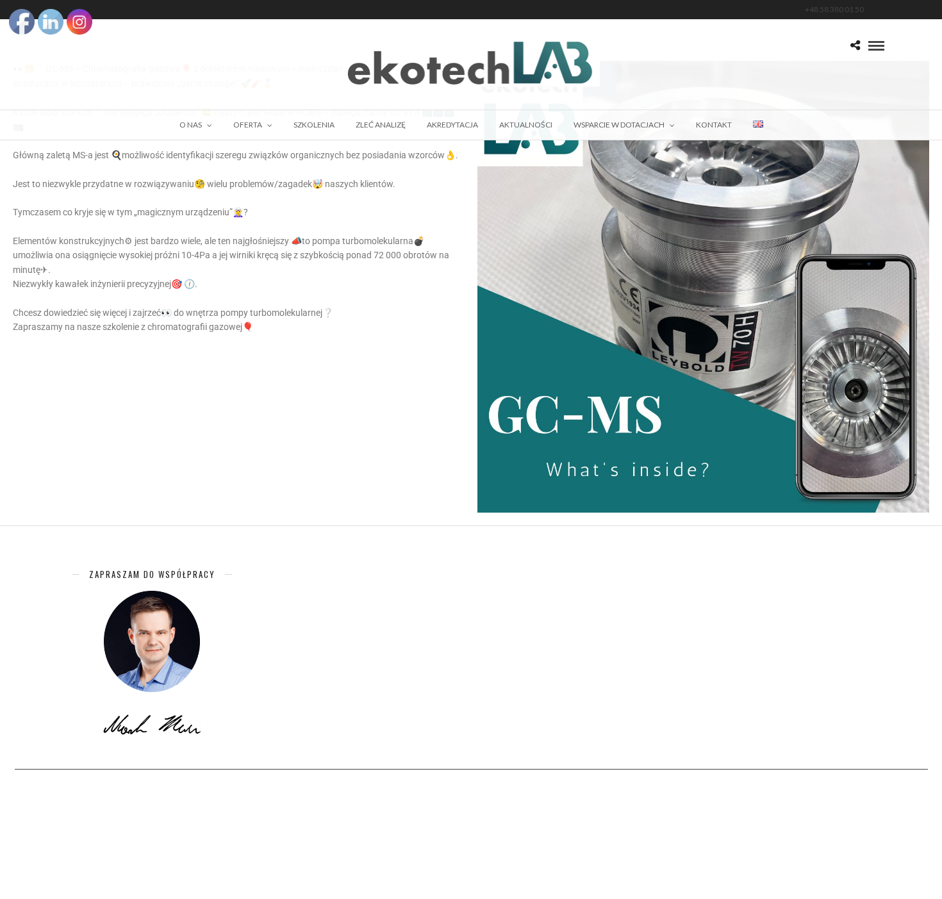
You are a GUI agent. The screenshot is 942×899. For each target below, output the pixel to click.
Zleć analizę (381, 124)
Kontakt (714, 124)
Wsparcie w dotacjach (619, 124)
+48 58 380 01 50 (834, 9)
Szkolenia (314, 124)
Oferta (247, 124)
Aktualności (525, 124)
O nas (190, 124)
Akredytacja (452, 124)
